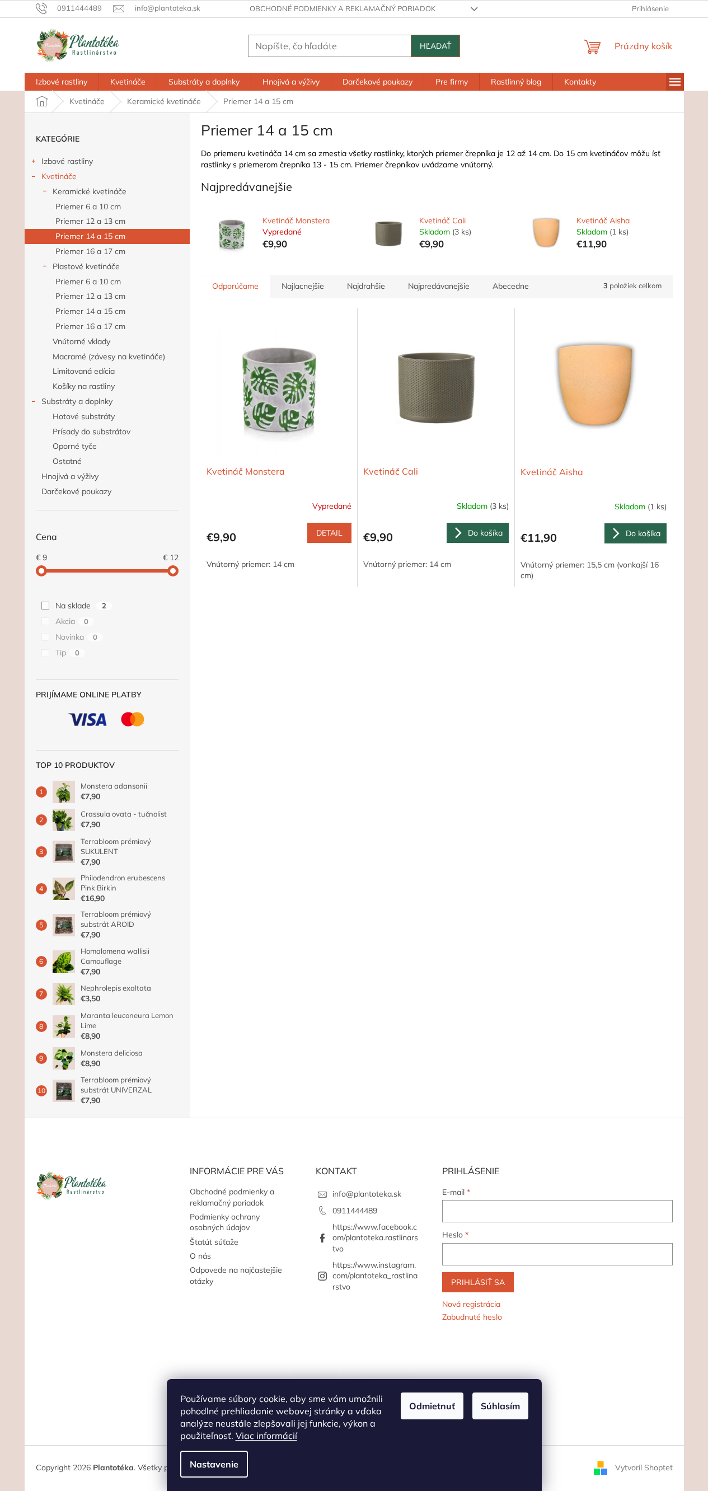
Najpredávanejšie (439, 286)
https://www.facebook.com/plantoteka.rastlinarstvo (375, 1238)
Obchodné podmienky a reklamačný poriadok (342, 8)
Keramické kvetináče (89, 191)
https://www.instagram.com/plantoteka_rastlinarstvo (375, 1276)
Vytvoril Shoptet (644, 1467)
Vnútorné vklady (81, 341)
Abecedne (511, 286)
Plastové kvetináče (86, 266)
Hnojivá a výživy (70, 476)
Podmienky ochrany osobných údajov (225, 1222)
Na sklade (80, 606)
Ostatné (67, 461)
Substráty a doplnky (76, 401)
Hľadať (435, 46)
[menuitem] (62, 82)
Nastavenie (214, 1464)
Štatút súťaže (214, 1242)
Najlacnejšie (303, 286)
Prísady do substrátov (91, 431)
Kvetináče (59, 176)
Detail (329, 533)
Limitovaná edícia (84, 371)
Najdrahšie (366, 286)
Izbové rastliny (67, 161)
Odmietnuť (432, 1406)
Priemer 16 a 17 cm (90, 251)
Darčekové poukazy (76, 491)
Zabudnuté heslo (472, 1317)
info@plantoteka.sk (366, 1194)
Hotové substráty (84, 416)
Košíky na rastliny (84, 386)
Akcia (71, 621)
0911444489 (354, 1211)
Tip (67, 653)
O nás (200, 1256)
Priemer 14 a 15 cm (90, 236)
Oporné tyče (75, 446)
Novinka (76, 637)
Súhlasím (500, 1406)
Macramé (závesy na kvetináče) (109, 356)
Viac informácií (266, 1435)
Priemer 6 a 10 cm (88, 206)
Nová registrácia (471, 1304)
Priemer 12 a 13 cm (90, 221)
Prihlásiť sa (478, 1282)
